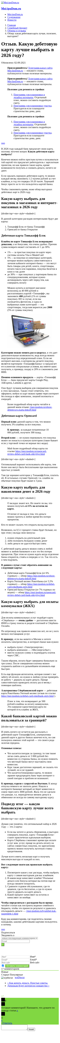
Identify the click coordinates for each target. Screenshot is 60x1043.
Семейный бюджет (17, 28)
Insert (31, 1029)
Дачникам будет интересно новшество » (28, 985)
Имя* (33, 956)
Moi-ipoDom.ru (11, 8)
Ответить (7, 1023)
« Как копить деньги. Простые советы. (27, 983)
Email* (33, 959)
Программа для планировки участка (33, 105)
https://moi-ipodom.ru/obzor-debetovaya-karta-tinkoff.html (31, 577)
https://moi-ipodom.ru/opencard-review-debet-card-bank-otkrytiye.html (27, 452)
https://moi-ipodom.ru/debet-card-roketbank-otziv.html (31, 585)
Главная (11, 25)
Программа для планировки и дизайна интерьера (29, 96)
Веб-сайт (34, 962)
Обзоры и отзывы (16, 30)
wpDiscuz (20, 977)
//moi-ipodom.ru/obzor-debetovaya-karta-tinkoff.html (29, 408)
